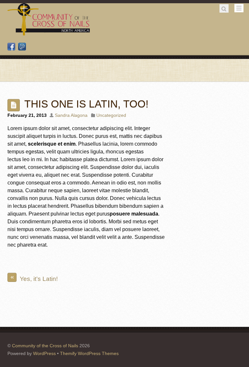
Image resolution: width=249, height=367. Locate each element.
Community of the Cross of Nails (45, 345)
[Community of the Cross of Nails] (48, 33)
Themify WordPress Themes (89, 353)
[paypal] (22, 47)
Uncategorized (111, 115)
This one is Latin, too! (86, 104)
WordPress (44, 353)
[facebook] (11, 47)
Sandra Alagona (71, 115)
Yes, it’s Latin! (34, 277)
